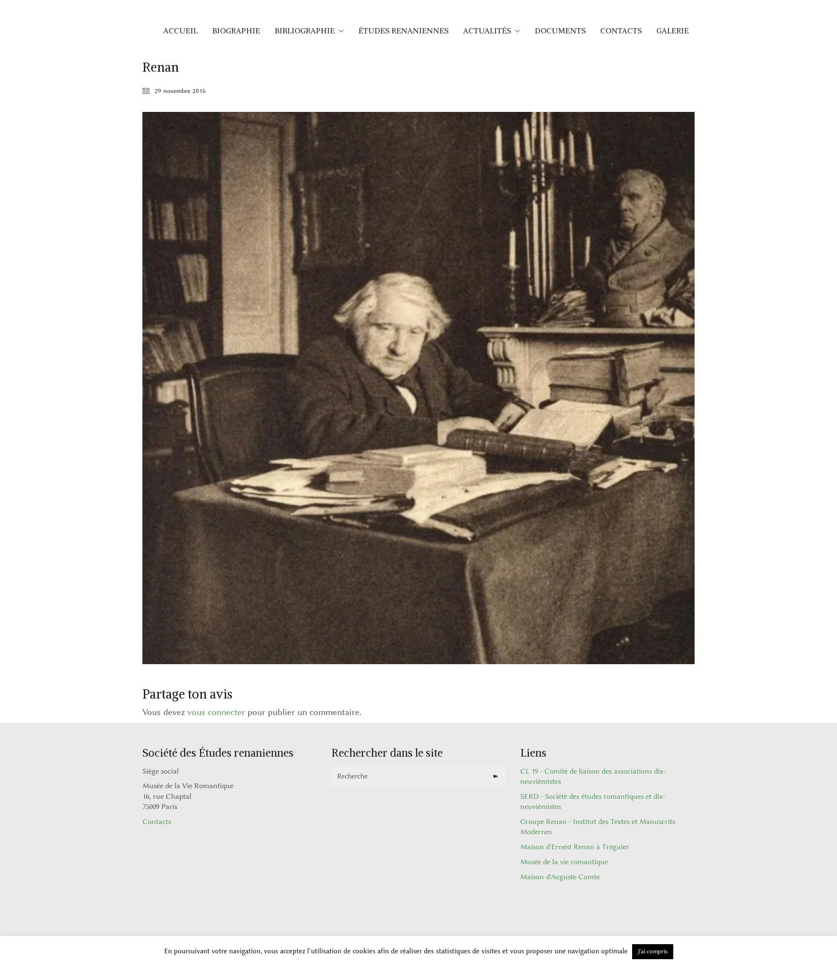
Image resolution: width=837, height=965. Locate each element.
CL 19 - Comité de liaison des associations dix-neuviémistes (593, 776)
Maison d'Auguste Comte (560, 877)
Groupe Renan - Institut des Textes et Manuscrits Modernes (597, 827)
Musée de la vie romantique (564, 862)
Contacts (156, 821)
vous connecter (216, 712)
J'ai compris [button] (652, 951)
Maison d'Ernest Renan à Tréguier (574, 847)
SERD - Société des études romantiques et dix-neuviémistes (592, 801)
